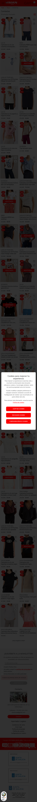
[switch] (3, 799)
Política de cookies (18, 402)
